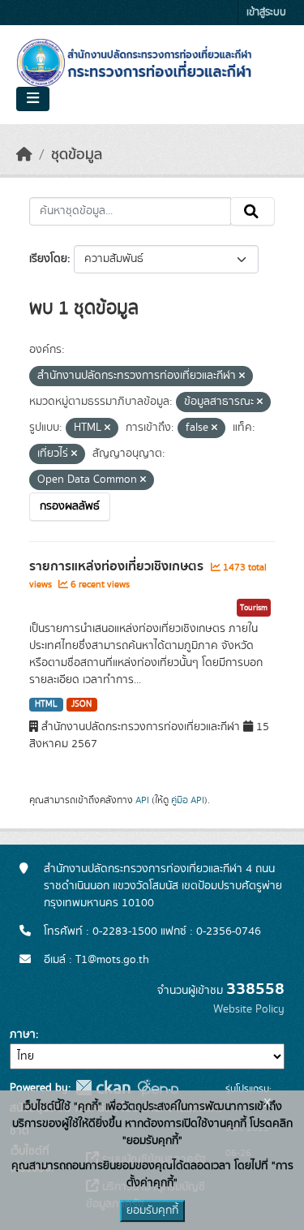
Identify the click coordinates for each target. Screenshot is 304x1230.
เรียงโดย (48, 259)
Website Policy (249, 1009)
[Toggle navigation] (32, 99)
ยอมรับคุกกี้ (152, 1210)
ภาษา (23, 1034)
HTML (46, 704)
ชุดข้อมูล (76, 155)
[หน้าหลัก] (24, 155)
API (142, 800)
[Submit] (252, 211)
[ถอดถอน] (242, 376)
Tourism (254, 607)
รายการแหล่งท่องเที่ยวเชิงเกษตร (118, 566)
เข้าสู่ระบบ (266, 12)
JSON (81, 704)
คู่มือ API (187, 800)
